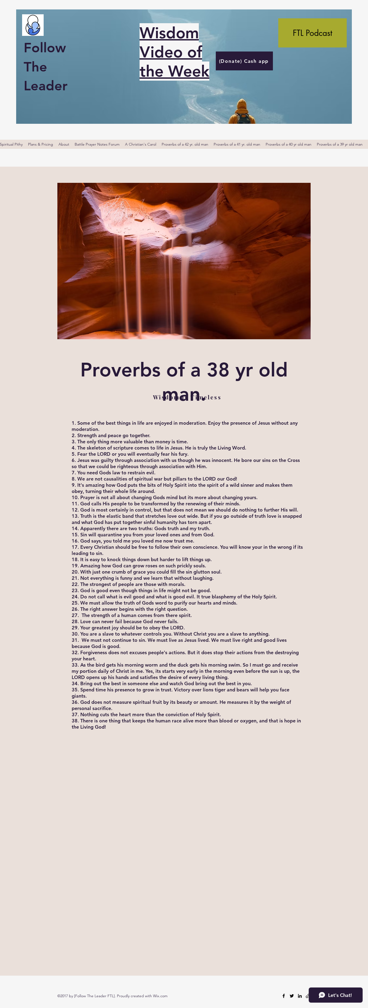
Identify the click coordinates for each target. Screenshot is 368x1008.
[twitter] (291, 996)
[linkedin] (300, 996)
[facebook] (283, 996)
